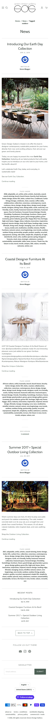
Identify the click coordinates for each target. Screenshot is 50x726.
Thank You (41, 241)
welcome (20, 246)
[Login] (42, 7)
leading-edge (37, 223)
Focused (25, 212)
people (25, 232)
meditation (23, 228)
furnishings (25, 214)
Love (33, 225)
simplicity (37, 235)
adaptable (11, 194)
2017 (4, 552)
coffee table (39, 201)
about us (8, 712)
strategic (25, 239)
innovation (35, 221)
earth (35, 207)
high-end (5, 221)
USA (31, 243)
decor (13, 205)
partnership (18, 232)
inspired (5, 223)
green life (24, 219)
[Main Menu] (3, 8)
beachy (32, 196)
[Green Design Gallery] (25, 7)
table (24, 241)
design (18, 205)
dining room (18, 207)
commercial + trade (37, 714)
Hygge (16, 221)
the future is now (35, 413)
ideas (22, 221)
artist (25, 194)
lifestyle (6, 225)
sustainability (7, 241)
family (16, 210)
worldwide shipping (37, 712)
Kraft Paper (28, 223)
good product (15, 216)
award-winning (8, 196)
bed (37, 196)
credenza (7, 205)
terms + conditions (20, 712)
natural (12, 230)
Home (17, 21)
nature (17, 230)
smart (15, 237)
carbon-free (29, 198)
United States (24, 689)
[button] (25, 633)
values (36, 243)
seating (14, 235)
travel (16, 243)
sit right (44, 235)
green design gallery (33, 216)
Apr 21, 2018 (25, 52)
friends (43, 212)
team (28, 241)
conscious (26, 203)
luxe (44, 225)
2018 (5, 194)
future (39, 214)
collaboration (9, 203)
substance (33, 239)
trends (21, 243)
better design (7, 198)
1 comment (25, 434)
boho (23, 198)
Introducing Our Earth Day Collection (25, 599)
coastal (31, 201)
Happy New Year (34, 219)
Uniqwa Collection (16, 366)
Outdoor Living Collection (19, 534)
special (30, 237)
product (31, 232)
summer (40, 239)
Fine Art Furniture (15, 212)
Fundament (16, 214)
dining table (28, 207)
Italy (21, 223)
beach (17, 196)
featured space (41, 393)
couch (43, 203)
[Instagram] (25, 651)
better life (16, 198)
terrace (33, 241)
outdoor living (8, 232)
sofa (19, 237)
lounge (21, 225)
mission (36, 228)
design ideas (26, 205)
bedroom (43, 196)
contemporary (35, 203)
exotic (11, 210)
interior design (13, 223)
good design (7, 397)
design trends (22, 390)
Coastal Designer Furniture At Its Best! (25, 607)
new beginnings (27, 230)
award (43, 194)
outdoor (45, 230)
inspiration (43, 221)
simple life (29, 235)
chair (26, 201)
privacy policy (23, 714)
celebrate (20, 201)
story (19, 239)
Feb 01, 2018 (25, 268)
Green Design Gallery (34, 718)
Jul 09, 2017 (25, 456)
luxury (7, 228)
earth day (41, 207)
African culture (8, 384)
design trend (36, 205)
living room (14, 225)
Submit (40, 671)
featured (22, 210)
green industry (15, 219)
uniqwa (27, 243)
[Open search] (6, 8)
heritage (44, 219)
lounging (28, 225)
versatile (42, 243)
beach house (25, 196)
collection (18, 203)
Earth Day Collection (16, 176)
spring (35, 237)
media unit (14, 228)
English (24, 685)
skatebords (8, 237)
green (23, 216)
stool (15, 239)
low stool (39, 225)
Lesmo (45, 223)
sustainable (17, 241)
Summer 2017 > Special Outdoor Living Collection (25, 616)
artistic (30, 194)
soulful (24, 237)
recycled (44, 232)
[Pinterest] (29, 651)
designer (10, 207)
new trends (37, 230)
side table (21, 235)
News (24, 21)
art (17, 194)
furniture (33, 214)
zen (31, 246)
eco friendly (43, 390)
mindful (30, 228)
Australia (37, 194)
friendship (7, 214)
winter (27, 246)
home (11, 221)
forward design (34, 212)
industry (27, 221)
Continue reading (8, 181)
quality (37, 232)
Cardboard (38, 198)
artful (21, 194)
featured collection (33, 210)
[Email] (20, 651)
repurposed (6, 235)
